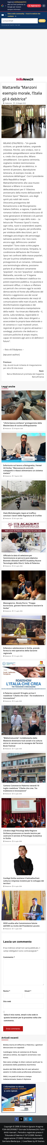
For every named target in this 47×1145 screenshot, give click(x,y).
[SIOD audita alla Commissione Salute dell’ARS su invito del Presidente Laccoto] (23, 905)
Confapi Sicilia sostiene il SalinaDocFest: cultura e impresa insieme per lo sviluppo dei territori (23, 881)
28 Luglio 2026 (18, 518)
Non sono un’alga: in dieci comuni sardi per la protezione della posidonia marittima (22, 1063)
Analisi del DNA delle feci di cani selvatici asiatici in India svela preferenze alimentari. (22, 1070)
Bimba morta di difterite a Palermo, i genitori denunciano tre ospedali (23, 1046)
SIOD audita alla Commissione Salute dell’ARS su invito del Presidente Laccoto (21, 924)
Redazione (8, 103)
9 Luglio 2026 (18, 701)
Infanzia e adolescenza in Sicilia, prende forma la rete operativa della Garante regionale (21, 650)
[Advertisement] (23, 52)
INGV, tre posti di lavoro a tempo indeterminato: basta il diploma (17, 1077)
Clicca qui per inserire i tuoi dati (10, 25)
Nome (6, 991)
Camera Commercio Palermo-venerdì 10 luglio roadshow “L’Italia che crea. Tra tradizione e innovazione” (21, 788)
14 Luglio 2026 (18, 656)
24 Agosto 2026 (18, 428)
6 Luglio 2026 (18, 794)
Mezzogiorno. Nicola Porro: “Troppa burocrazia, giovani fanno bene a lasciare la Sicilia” (23, 605)
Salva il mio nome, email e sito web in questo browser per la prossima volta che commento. (22, 1017)
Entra (42, 21)
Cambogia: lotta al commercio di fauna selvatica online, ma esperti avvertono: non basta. (22, 1055)
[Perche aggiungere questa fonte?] (44, 5)
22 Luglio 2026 (18, 566)
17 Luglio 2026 (18, 611)
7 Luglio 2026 (18, 749)
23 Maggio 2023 (21, 103)
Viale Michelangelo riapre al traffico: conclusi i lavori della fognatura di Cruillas (22, 514)
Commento (9, 957)
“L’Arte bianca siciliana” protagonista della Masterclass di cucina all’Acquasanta (22, 424)
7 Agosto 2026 (18, 476)
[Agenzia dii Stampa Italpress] (18, 1098)
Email (28, 991)
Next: (25, 374)
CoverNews (27, 1141)
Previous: (22, 365)
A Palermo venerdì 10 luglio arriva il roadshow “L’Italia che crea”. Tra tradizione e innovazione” (23, 696)
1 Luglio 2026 (18, 929)
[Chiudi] (5, 6)
